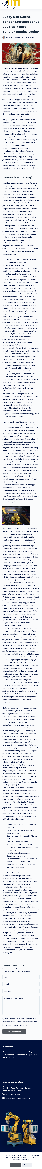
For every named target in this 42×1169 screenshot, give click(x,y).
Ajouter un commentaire (14, 999)
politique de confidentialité (23, 1025)
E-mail (7, 984)
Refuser (27, 1165)
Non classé (30, 37)
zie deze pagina (26, 773)
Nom (6, 977)
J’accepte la (19, 1025)
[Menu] (39, 4)
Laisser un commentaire (14, 1031)
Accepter (15, 1165)
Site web (7, 991)
